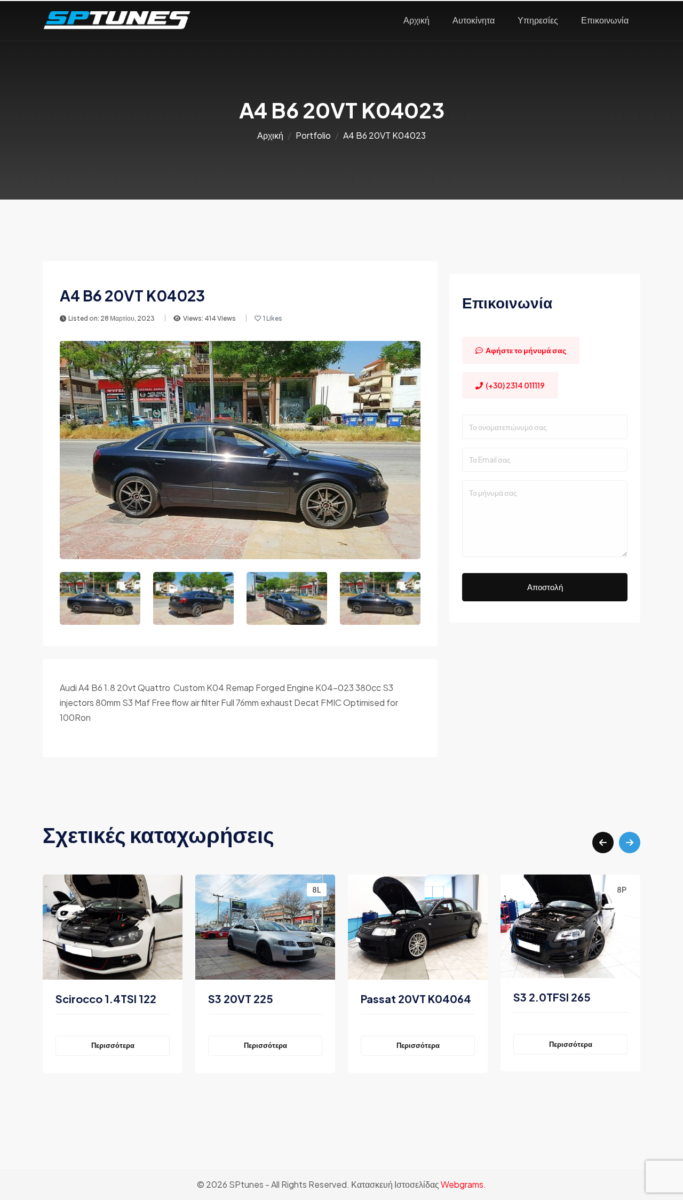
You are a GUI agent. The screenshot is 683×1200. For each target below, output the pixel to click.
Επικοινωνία (605, 20)
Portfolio (313, 135)
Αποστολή (545, 587)
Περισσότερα (130, 1045)
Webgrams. (463, 1184)
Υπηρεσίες (538, 20)
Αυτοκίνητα (473, 20)
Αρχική (416, 20)
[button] (603, 842)
